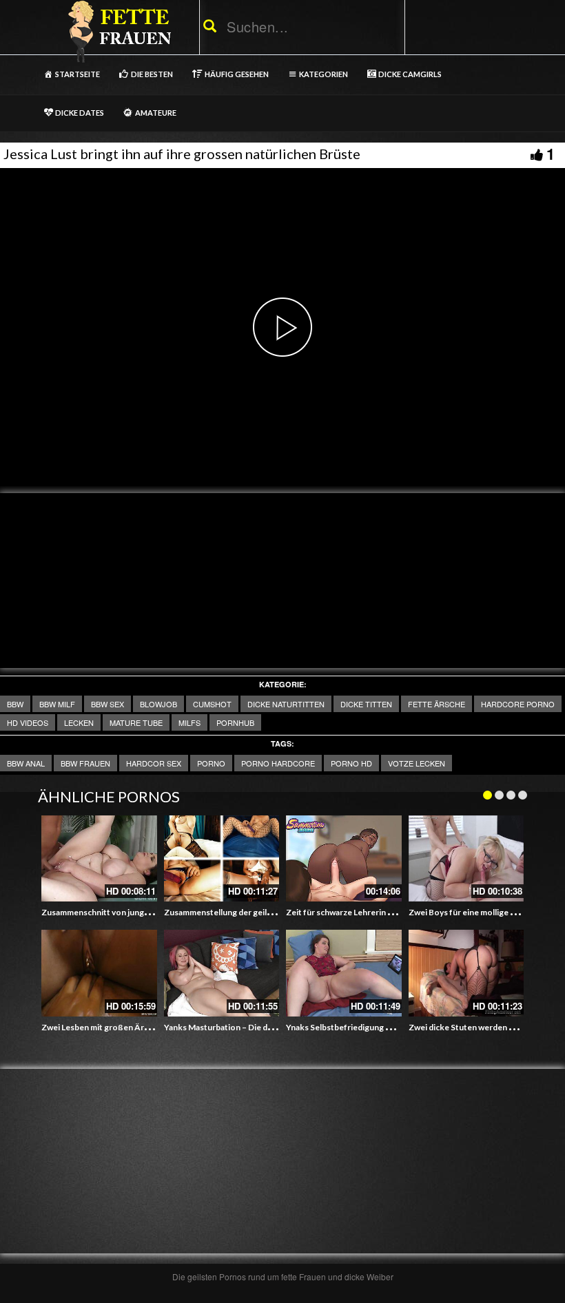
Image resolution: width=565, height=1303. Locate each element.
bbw (15, 703)
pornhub (235, 722)
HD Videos (27, 722)
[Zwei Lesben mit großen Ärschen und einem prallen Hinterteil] (99, 973)
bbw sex (107, 703)
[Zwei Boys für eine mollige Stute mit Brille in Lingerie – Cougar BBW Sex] (466, 858)
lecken (79, 722)
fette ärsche (436, 703)
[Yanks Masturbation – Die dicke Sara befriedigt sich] (222, 973)
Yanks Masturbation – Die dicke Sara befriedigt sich (261, 1027)
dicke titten (366, 703)
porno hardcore (278, 763)
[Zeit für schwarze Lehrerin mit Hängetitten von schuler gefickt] (344, 858)
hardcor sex (153, 763)
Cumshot (212, 703)
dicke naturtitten (286, 703)
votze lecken (416, 763)
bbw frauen (85, 763)
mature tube (136, 722)
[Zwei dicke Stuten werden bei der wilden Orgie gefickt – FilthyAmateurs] (466, 973)
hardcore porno (518, 703)
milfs (189, 722)
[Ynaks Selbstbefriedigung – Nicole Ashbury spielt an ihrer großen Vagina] (344, 973)
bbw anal (26, 763)
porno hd (351, 763)
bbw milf (57, 703)
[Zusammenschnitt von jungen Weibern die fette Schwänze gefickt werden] (99, 858)
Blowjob (158, 703)
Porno (211, 763)
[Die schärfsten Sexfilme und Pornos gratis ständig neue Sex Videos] (117, 31)
